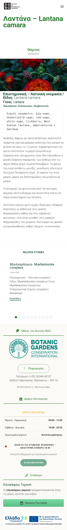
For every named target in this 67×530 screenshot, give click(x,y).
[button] (15, 299)
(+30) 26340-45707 (40, 376)
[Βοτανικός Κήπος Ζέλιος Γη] (12, 6)
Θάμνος (33, 50)
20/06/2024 (14, 273)
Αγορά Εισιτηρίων (33, 462)
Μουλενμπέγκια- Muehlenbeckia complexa (32, 266)
